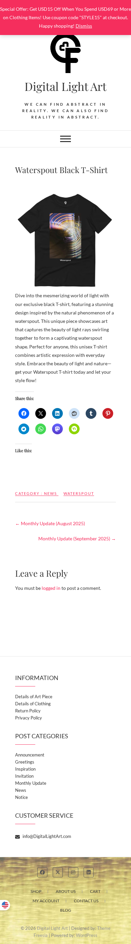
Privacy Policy (28, 717)
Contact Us (86, 900)
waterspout (78, 493)
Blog (65, 910)
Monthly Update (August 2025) (50, 523)
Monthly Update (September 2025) (77, 538)
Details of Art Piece (33, 696)
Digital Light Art (65, 86)
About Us (66, 891)
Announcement (29, 754)
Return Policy (28, 710)
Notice (21, 797)
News (50, 493)
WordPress (86, 935)
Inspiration (25, 769)
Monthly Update (30, 783)
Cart (95, 891)
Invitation (24, 776)
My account (46, 900)
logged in (51, 588)
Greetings (24, 762)
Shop (36, 891)
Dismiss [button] (84, 26)
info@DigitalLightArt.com (46, 836)
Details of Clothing (33, 703)
